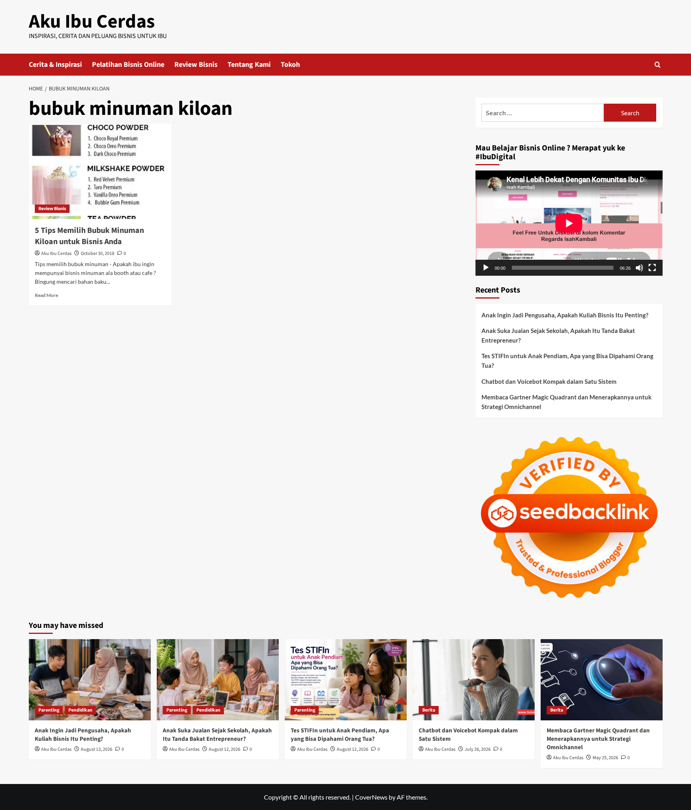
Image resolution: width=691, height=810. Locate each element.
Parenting (48, 710)
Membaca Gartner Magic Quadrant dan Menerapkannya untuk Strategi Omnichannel (566, 401)
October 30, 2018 (97, 253)
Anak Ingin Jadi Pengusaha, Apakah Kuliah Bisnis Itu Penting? (564, 315)
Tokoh (290, 65)
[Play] (486, 268)
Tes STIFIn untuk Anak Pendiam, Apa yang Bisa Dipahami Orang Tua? (567, 360)
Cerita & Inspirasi (55, 65)
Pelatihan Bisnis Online (128, 65)
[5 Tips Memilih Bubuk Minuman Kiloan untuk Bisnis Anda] (100, 171)
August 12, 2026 (224, 749)
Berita (428, 710)
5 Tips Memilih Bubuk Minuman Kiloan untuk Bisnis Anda (89, 236)
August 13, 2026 (96, 749)
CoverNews (371, 797)
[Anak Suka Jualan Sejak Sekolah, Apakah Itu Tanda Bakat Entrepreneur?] (218, 679)
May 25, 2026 (605, 757)
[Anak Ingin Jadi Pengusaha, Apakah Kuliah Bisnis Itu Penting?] (90, 679)
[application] (569, 223)
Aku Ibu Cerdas (92, 21)
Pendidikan (80, 710)
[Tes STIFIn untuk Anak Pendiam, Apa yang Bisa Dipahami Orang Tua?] (346, 679)
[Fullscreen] (652, 268)
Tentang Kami (249, 65)
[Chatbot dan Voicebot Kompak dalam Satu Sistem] (474, 679)
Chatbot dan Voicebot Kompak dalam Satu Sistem (549, 381)
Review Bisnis (196, 65)
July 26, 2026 (478, 749)
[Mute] (639, 268)
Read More (46, 295)
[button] (658, 65)
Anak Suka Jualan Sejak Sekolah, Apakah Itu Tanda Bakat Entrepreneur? (558, 335)
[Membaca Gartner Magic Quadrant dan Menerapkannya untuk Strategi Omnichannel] (602, 679)
